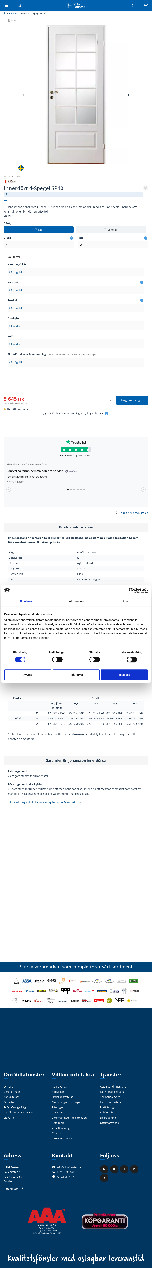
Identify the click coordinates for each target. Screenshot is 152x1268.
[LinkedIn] (134, 1169)
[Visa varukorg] (145, 5)
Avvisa (27, 674)
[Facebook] (104, 1169)
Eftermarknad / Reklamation (69, 1117)
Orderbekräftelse (62, 1097)
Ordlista (9, 1102)
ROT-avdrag (59, 1086)
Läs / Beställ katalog (112, 1091)
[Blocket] (104, 1177)
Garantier (58, 1112)
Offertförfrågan (109, 1123)
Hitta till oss (11, 1189)
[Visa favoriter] (132, 5)
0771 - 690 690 (66, 1172)
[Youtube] (114, 1169)
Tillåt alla (124, 674)
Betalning (58, 1123)
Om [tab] (125, 601)
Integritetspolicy (62, 1138)
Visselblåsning (61, 1128)
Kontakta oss (11, 1097)
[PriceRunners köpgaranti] (104, 1224)
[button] (128, 95)
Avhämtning (107, 1112)
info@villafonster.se (69, 1167)
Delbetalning (108, 1117)
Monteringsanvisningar (66, 1102)
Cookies (56, 1133)
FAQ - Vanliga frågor (16, 1107)
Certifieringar (12, 1091)
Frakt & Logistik (109, 1107)
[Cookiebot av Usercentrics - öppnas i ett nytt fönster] (131, 590)
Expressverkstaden (111, 1102)
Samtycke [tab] (26, 601)
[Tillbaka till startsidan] (76, 5)
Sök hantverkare (110, 1097)
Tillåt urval (76, 674)
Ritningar (57, 1107)
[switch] (57, 659)
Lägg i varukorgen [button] (132, 400)
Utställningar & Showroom (20, 1112)
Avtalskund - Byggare (113, 1086)
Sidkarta (9, 1117)
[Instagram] (124, 1169)
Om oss (8, 1086)
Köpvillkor (58, 1091)
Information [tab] (76, 601)
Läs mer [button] (8, 215)
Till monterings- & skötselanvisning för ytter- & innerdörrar (44, 802)
